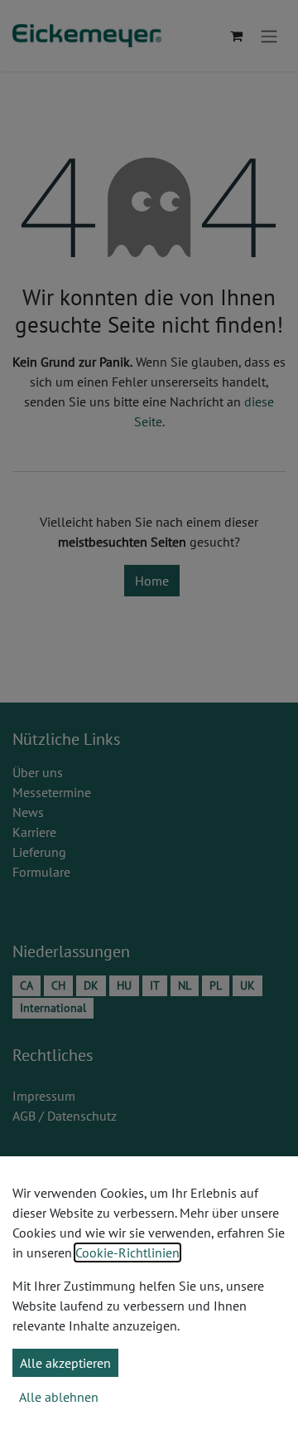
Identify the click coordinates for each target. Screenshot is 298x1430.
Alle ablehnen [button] (59, 1397)
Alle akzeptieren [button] (65, 1363)
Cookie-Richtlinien (127, 1252)
